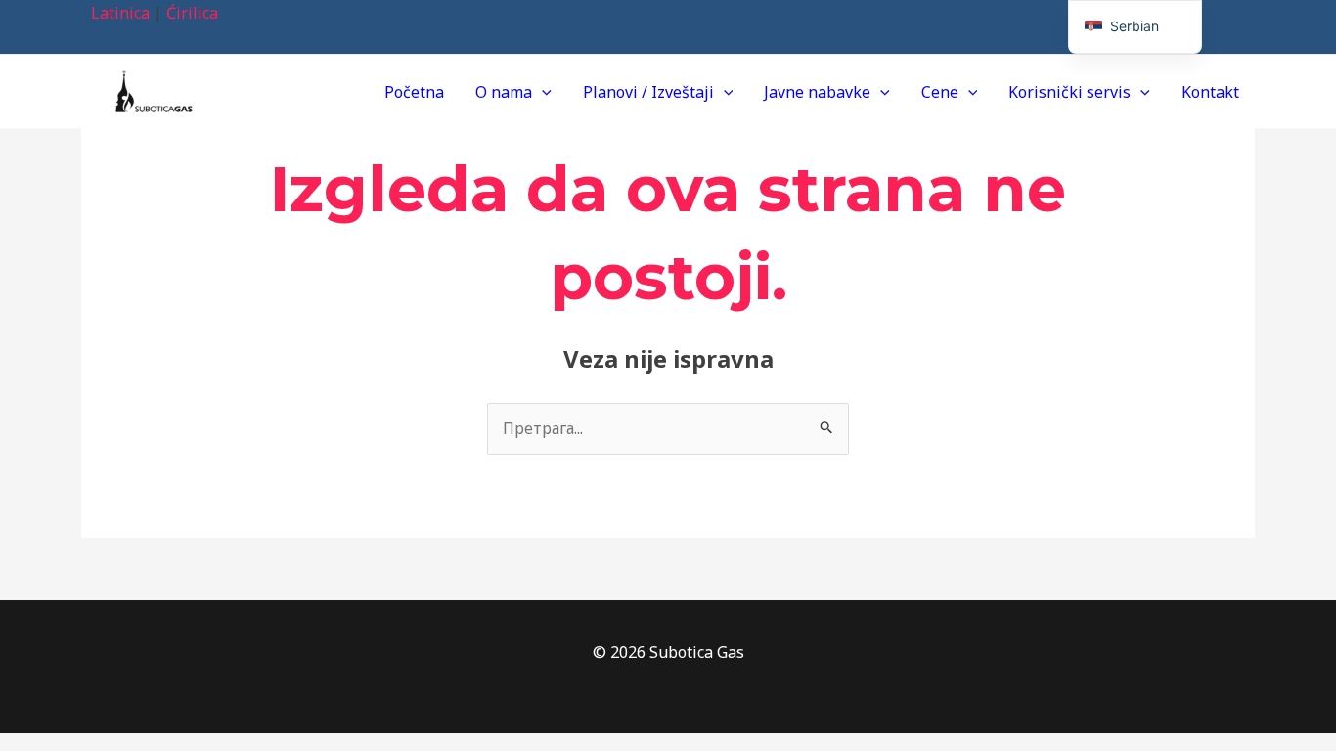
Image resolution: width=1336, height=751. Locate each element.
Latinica (120, 12)
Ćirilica (192, 12)
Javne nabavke (817, 92)
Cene (939, 92)
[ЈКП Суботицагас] (154, 90)
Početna (414, 92)
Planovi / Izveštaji (648, 92)
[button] (542, 92)
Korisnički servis (1069, 92)
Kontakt (1210, 92)
